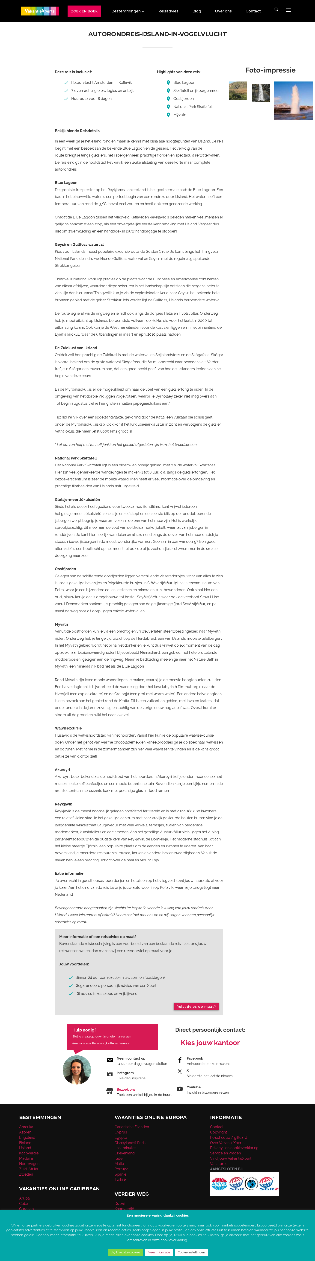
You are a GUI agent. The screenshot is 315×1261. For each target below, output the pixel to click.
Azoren (25, 1132)
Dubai (120, 1203)
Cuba (23, 1203)
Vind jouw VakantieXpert (230, 1158)
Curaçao (26, 1209)
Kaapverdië (29, 1153)
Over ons (223, 11)
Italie (118, 1158)
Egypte (121, 1137)
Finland (25, 1143)
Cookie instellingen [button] (191, 1252)
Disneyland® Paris (130, 1143)
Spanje (120, 1174)
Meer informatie (159, 1252)
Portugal (122, 1169)
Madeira (26, 1158)
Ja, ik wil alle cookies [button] (125, 1252)
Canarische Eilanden (132, 1127)
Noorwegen (29, 1164)
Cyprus (121, 1132)
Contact (253, 11)
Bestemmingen (126, 11)
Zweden (26, 1174)
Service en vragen (225, 1153)
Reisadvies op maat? (196, 1007)
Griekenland (125, 1153)
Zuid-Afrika (28, 1169)
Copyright (218, 1132)
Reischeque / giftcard (228, 1137)
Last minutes (125, 1148)
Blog (196, 11)
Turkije (120, 1179)
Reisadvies (168, 11)
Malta (119, 1164)
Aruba (24, 1198)
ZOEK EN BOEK (84, 11)
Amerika (26, 1127)
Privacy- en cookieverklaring (234, 1148)
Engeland (27, 1137)
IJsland (25, 1148)
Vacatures (218, 1164)
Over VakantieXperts (227, 1143)
